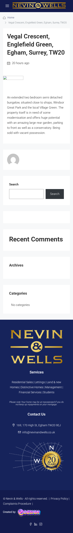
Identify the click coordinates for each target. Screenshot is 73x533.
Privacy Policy (59, 498)
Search (13, 184)
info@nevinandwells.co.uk (38, 432)
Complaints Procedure (17, 503)
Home (11, 17)
